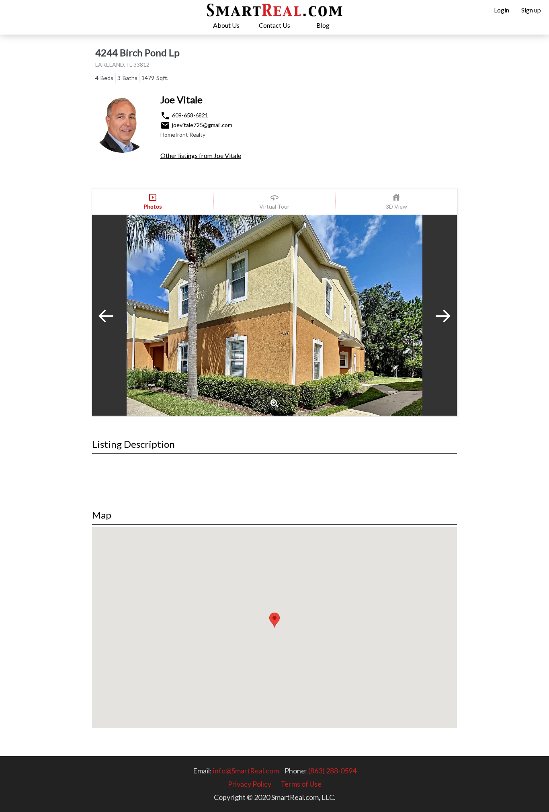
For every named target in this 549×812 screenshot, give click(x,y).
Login (501, 10)
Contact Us (274, 25)
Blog (323, 25)
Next (437, 315)
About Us (226, 25)
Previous (112, 315)
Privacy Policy (249, 783)
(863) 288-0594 (332, 770)
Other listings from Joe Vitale (200, 155)
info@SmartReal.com (246, 770)
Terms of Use (301, 783)
